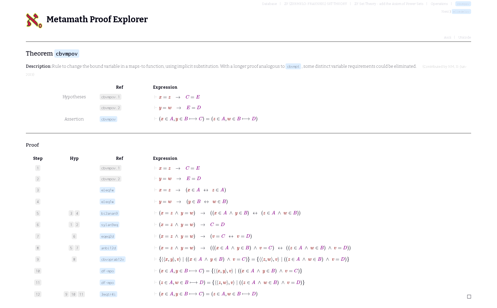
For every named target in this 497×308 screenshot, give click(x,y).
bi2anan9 (109, 213)
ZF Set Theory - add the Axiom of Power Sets (388, 4)
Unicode (464, 37)
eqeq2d (107, 236)
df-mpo (107, 271)
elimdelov (461, 11)
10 (73, 294)
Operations (439, 4)
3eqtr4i (108, 294)
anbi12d (108, 248)
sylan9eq (109, 224)
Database (269, 4)
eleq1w (107, 190)
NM (451, 67)
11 (81, 294)
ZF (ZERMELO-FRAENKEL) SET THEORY (315, 4)
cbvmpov (463, 3)
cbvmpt (293, 66)
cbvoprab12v (112, 259)
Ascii (447, 37)
